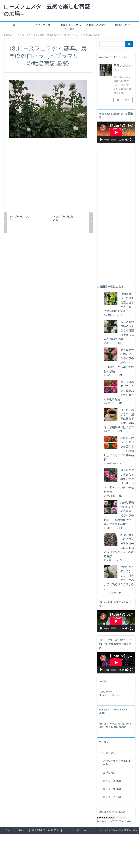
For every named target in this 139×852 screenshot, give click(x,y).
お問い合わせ (122, 25)
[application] (116, 132)
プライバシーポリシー (16, 830)
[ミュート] (127, 139)
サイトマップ (42, 25)
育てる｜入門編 (112, 797)
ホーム (17, 25)
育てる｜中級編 (112, 789)
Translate (125, 821)
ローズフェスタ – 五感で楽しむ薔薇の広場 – (47, 10)
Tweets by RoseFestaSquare (110, 693)
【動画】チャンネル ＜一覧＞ (69, 27)
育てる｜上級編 (112, 781)
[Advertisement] (48, 176)
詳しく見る (123, 100)
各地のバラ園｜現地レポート (117, 762)
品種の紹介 (109, 772)
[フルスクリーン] (132, 139)
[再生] (101, 139)
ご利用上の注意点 (96, 25)
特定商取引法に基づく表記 (45, 830)
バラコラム (109, 752)
